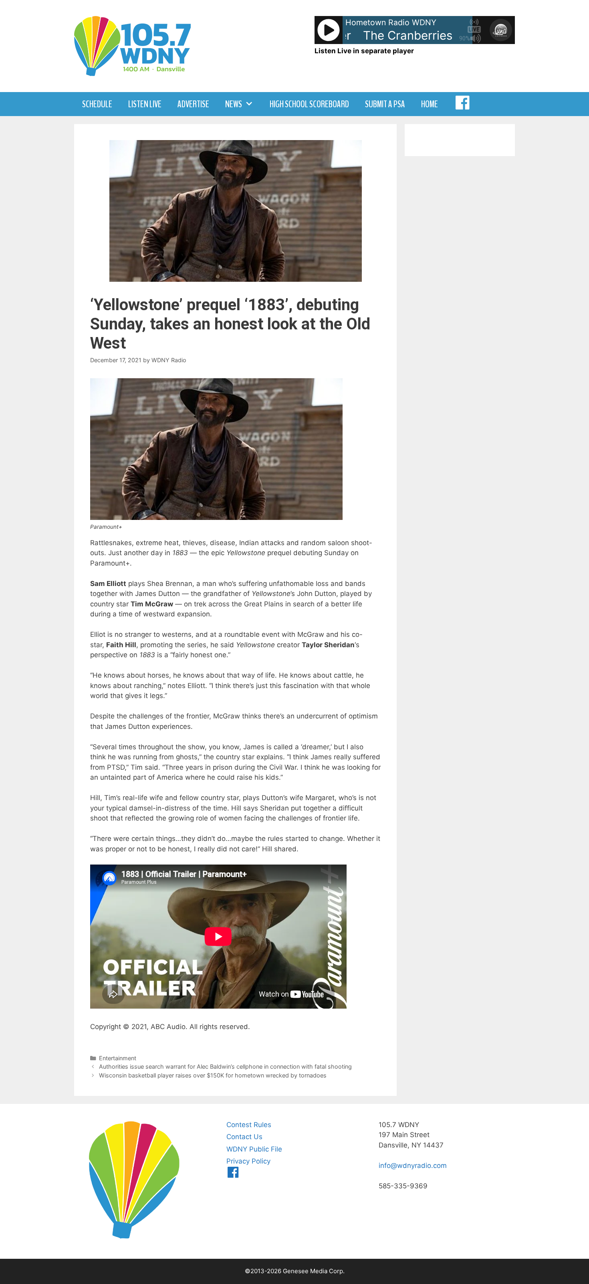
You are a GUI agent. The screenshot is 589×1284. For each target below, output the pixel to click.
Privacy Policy (248, 1161)
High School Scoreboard (309, 104)
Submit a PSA (385, 104)
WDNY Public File (254, 1149)
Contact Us (244, 1137)
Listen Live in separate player (364, 51)
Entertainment (117, 1058)
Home (429, 104)
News (233, 104)
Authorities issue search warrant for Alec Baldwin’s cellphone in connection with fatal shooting (225, 1066)
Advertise (193, 104)
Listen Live (144, 104)
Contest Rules (248, 1125)
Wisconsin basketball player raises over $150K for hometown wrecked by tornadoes (213, 1075)
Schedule (97, 104)
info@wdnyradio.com (413, 1166)
